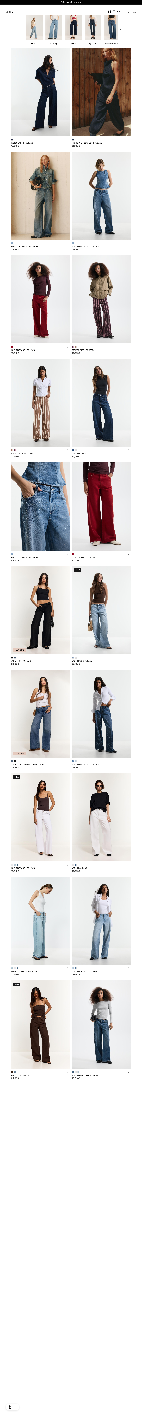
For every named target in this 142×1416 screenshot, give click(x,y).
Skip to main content (71, 2)
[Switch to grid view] (114, 12)
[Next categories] (121, 31)
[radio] (12, 139)
